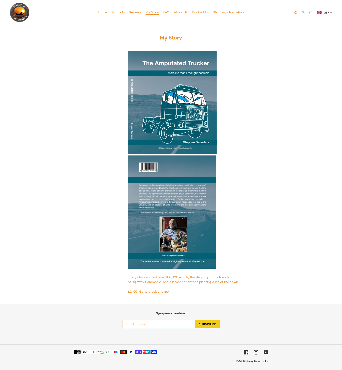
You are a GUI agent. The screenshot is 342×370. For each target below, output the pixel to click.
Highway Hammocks (255, 361)
